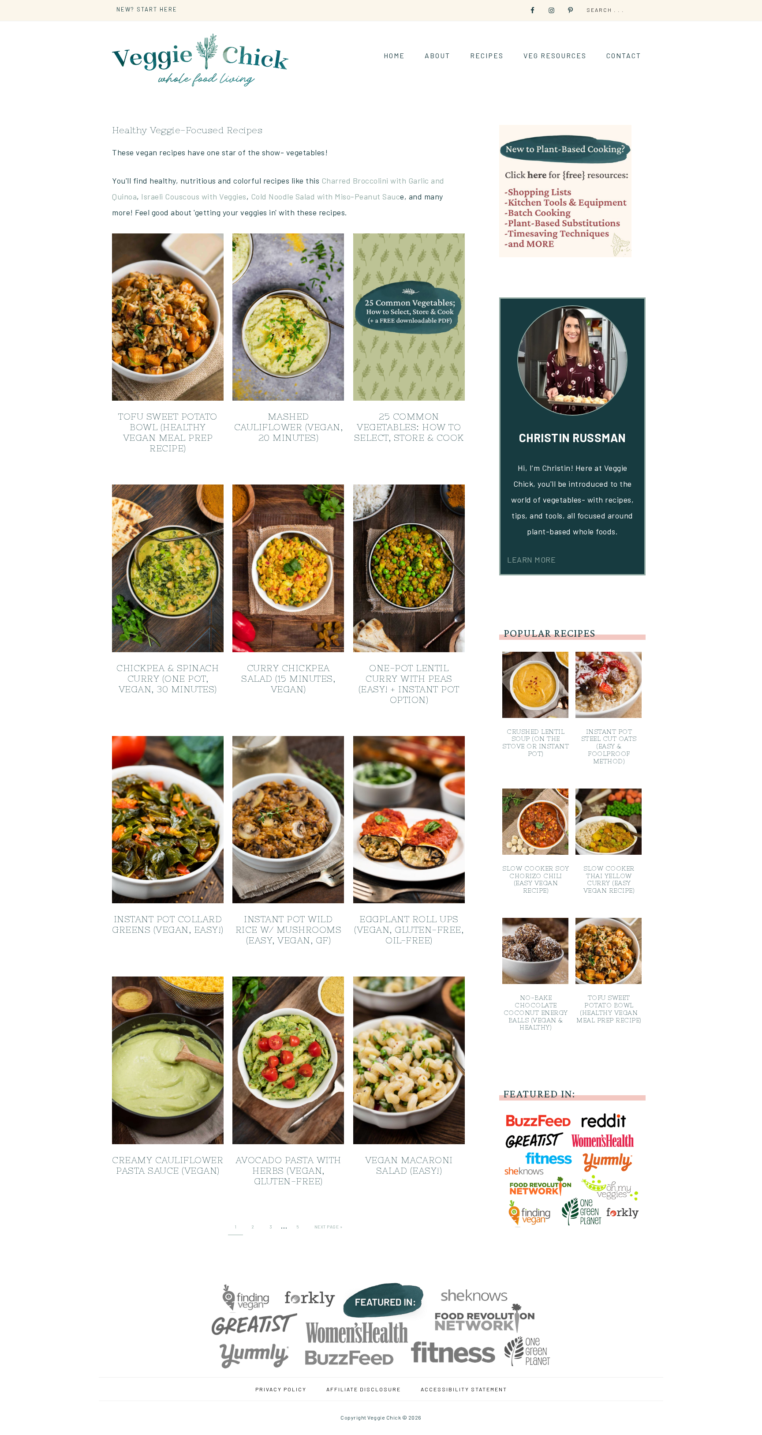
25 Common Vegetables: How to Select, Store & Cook (409, 427)
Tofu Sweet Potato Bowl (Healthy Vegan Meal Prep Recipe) (167, 432)
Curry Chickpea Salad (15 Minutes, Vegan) (288, 678)
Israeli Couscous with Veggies (194, 196)
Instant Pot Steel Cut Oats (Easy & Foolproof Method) (609, 746)
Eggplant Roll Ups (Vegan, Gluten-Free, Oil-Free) (408, 929)
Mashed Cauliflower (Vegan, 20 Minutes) (288, 427)
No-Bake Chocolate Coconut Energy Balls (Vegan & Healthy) (536, 1012)
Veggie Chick (200, 59)
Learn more (531, 559)
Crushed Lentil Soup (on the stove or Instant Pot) (535, 742)
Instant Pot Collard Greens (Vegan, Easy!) (168, 924)
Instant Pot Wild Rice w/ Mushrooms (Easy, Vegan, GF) (288, 929)
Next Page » (328, 1226)
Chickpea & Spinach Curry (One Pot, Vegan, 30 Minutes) (167, 678)
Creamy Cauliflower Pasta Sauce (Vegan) (167, 1165)
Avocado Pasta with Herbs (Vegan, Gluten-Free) (288, 1170)
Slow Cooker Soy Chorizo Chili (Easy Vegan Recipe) (535, 879)
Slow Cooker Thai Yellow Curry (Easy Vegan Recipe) (609, 879)
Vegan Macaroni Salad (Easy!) (409, 1165)
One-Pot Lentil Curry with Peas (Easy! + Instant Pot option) (409, 684)
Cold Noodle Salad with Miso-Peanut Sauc (325, 196)
